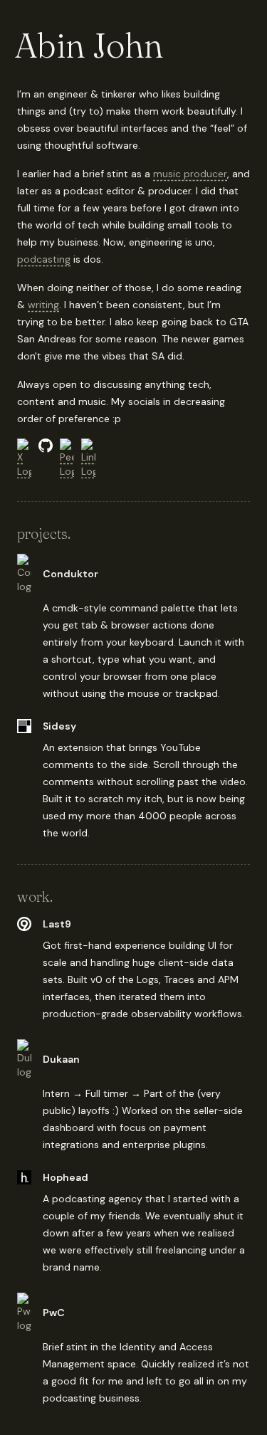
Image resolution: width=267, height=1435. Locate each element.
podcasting (43, 259)
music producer (190, 173)
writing (43, 304)
